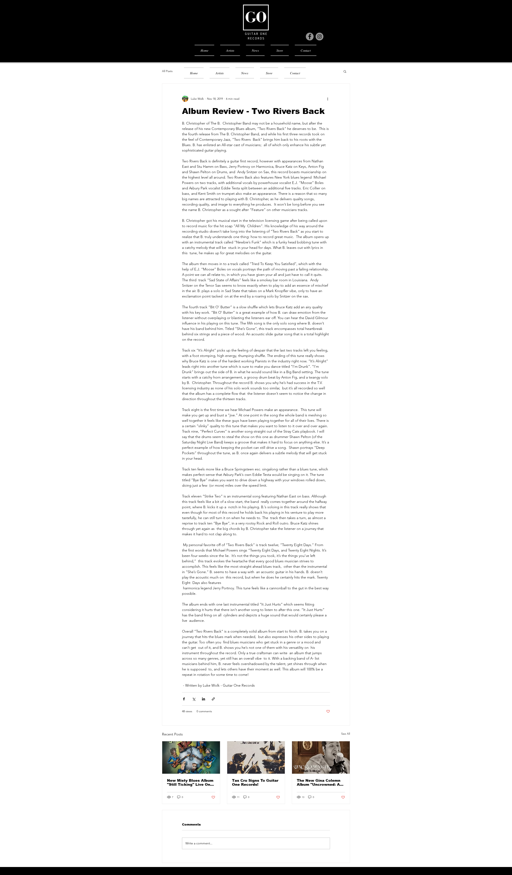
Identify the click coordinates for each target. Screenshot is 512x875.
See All (345, 733)
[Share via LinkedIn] (203, 699)
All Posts (167, 71)
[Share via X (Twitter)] (194, 699)
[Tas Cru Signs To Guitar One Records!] (256, 757)
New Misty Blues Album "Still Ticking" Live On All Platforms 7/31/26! (190, 783)
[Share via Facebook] (184, 699)
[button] (345, 71)
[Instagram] (319, 36)
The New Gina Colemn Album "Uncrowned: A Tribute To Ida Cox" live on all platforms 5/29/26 (320, 783)
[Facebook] (310, 36)
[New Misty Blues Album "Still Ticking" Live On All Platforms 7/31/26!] (191, 757)
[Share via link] (213, 699)
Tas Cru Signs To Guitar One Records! (255, 783)
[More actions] (327, 98)
